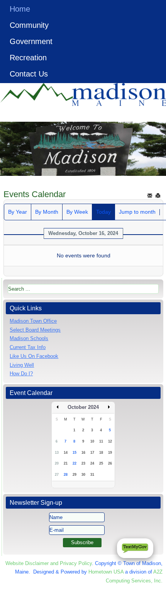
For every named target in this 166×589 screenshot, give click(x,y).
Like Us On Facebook (34, 356)
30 (83, 475)
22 (74, 463)
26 (110, 463)
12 (110, 441)
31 (92, 475)
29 (74, 475)
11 (101, 441)
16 (83, 453)
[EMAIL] (149, 195)
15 (74, 453)
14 (66, 453)
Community (29, 25)
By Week (77, 212)
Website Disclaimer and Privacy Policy (48, 563)
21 (66, 463)
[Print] (158, 195)
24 (92, 463)
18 (101, 453)
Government (31, 41)
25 (101, 463)
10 (92, 441)
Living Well (22, 365)
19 (110, 453)
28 (66, 475)
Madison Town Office (33, 321)
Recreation (28, 57)
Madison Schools (29, 338)
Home (20, 9)
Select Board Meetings (35, 330)
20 (57, 463)
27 (57, 475)
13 (57, 453)
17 (92, 453)
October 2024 (83, 407)
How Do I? (21, 373)
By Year (17, 212)
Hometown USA (106, 572)
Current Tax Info (28, 347)
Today (103, 212)
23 (83, 463)
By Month (46, 212)
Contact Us (29, 74)
